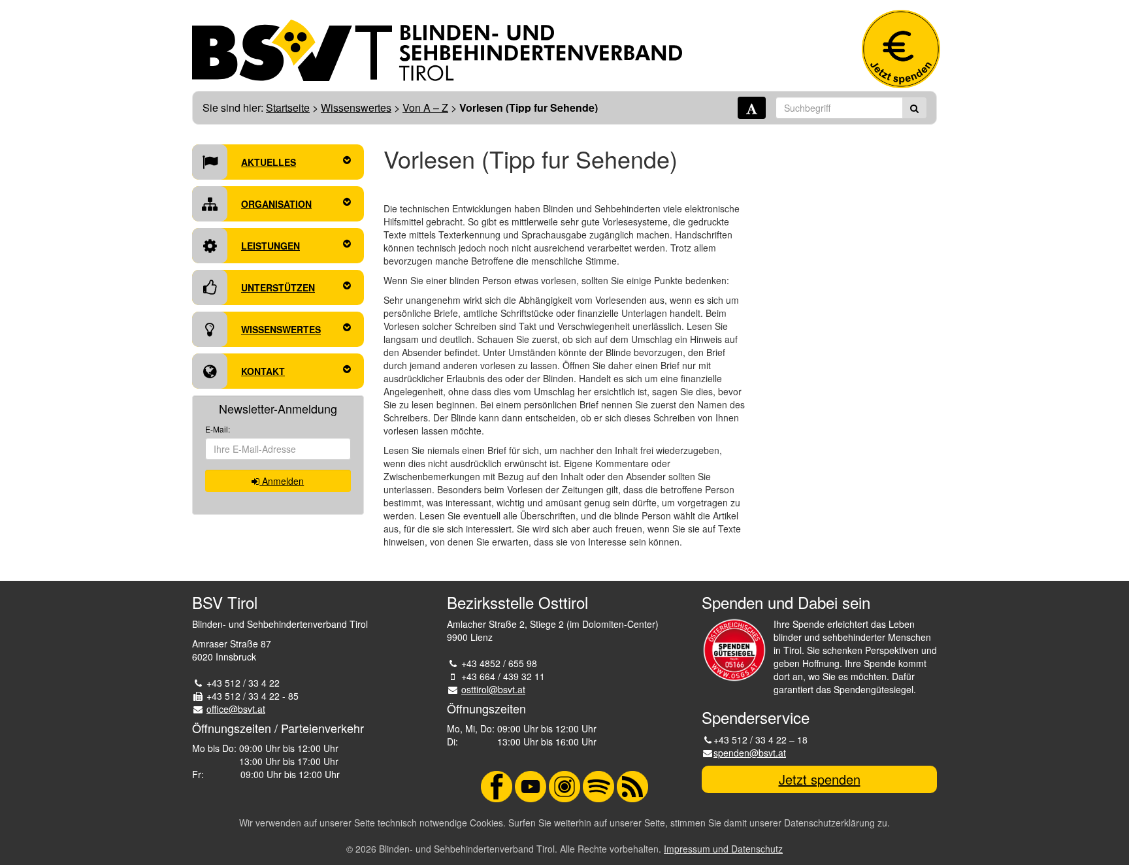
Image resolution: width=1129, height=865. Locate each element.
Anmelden (281, 480)
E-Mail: (217, 428)
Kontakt (263, 371)
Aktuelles (268, 162)
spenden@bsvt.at (749, 752)
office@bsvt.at (235, 708)
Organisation (276, 203)
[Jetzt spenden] (901, 49)
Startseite (288, 107)
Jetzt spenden (819, 779)
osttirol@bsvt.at (493, 689)
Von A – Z (425, 107)
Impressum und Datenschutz (723, 848)
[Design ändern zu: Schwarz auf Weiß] (752, 108)
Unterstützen (278, 287)
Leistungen (270, 245)
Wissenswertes (356, 107)
